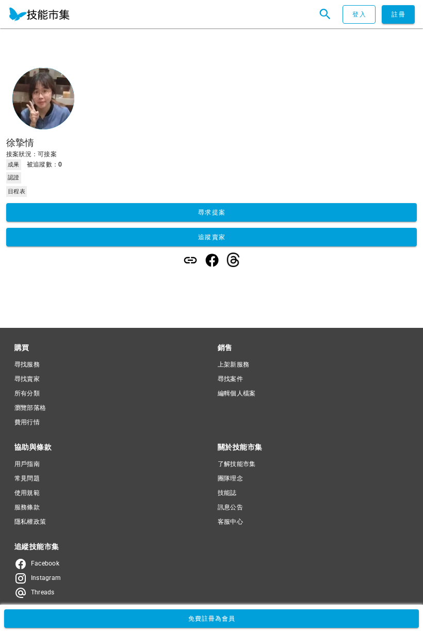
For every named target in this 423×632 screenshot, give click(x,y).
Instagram (46, 577)
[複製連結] (190, 260)
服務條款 (27, 507)
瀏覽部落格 (30, 407)
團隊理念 (230, 478)
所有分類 (27, 393)
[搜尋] (325, 14)
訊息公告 (230, 507)
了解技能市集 (236, 464)
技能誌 (227, 492)
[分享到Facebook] (212, 260)
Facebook (45, 563)
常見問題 (27, 478)
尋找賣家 (27, 378)
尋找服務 (27, 364)
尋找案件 (230, 378)
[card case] (39, 14)
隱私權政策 (30, 521)
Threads (43, 592)
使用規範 (27, 492)
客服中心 (230, 521)
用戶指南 (27, 464)
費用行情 (27, 422)
